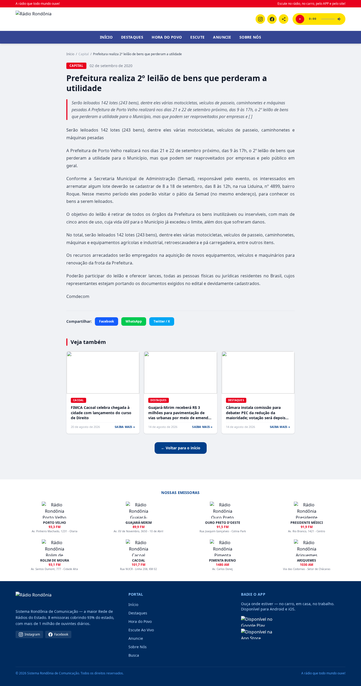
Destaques (132, 37)
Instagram (32, 634)
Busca (133, 655)
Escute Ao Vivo (141, 629)
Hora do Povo (167, 37)
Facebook (106, 321)
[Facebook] (272, 19)
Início (106, 37)
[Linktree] (283, 19)
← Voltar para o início (180, 447)
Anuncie (222, 37)
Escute (197, 37)
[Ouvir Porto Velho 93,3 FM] (300, 19)
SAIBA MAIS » (125, 427)
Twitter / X (162, 321)
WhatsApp (134, 321)
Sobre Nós (250, 37)
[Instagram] (260, 19)
